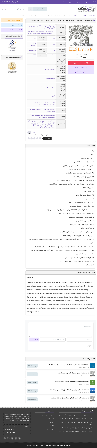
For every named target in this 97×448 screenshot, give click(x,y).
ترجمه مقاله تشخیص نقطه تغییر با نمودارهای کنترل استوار (71, 381)
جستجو (4, 9)
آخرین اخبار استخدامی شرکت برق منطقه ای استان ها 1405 (77, 428)
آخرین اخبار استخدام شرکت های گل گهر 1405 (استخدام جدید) (76, 419)
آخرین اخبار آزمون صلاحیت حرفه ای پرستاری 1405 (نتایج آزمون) (75, 415)
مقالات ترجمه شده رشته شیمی (79, 16)
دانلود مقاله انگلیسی (80, 72)
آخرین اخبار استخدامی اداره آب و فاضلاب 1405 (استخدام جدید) (75, 431)
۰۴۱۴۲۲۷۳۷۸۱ (11, 430)
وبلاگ (51, 422)
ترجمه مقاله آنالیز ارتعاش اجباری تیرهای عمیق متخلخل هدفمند (70, 398)
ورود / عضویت (67, 2)
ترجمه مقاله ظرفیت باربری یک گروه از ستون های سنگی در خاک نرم (69, 390)
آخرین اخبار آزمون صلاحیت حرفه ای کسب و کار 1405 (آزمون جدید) (76, 423)
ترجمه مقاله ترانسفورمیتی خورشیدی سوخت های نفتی (73, 373)
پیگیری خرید (77, 2)
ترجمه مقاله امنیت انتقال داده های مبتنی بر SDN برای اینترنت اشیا (69, 365)
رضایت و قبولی (49, 419)
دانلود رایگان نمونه (80, 67)
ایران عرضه (92, 16)
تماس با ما (50, 429)
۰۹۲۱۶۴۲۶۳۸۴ (11, 433)
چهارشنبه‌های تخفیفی (47, 415)
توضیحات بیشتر (32, 366)
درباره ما (51, 426)
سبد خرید (39, 9)
